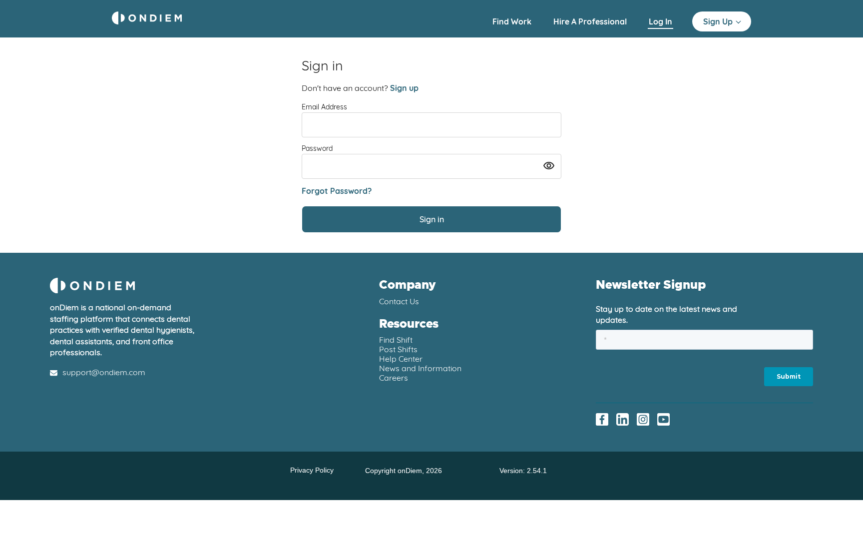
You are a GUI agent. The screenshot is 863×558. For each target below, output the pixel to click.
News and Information (420, 368)
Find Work (512, 21)
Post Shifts (398, 349)
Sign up (404, 88)
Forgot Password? (337, 191)
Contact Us (399, 301)
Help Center (401, 359)
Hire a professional (591, 21)
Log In (660, 21)
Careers (393, 378)
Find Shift (396, 340)
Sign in (432, 219)
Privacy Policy (312, 470)
